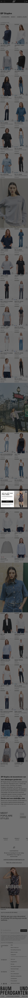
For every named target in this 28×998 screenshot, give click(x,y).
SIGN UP (7, 501)
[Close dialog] (26, 492)
